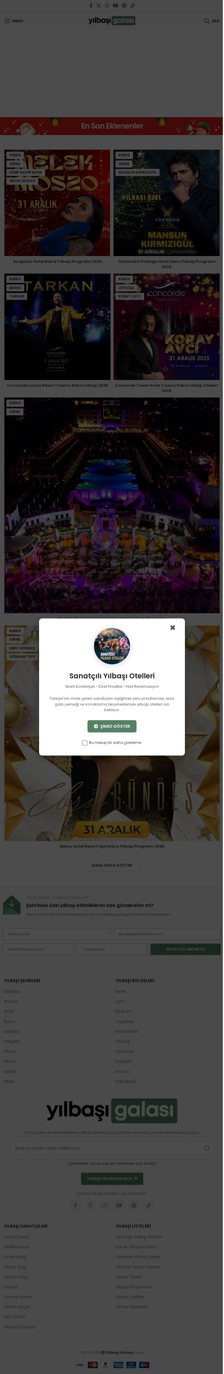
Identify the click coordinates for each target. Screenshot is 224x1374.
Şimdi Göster (114, 726)
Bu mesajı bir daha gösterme (114, 742)
